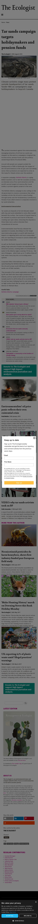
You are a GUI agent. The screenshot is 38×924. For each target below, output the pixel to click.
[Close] (34, 438)
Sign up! (19, 483)
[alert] (19, 912)
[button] (19, 921)
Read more (13, 912)
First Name (7, 461)
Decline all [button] (28, 916)
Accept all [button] (9, 916)
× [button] (36, 902)
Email (6, 455)
